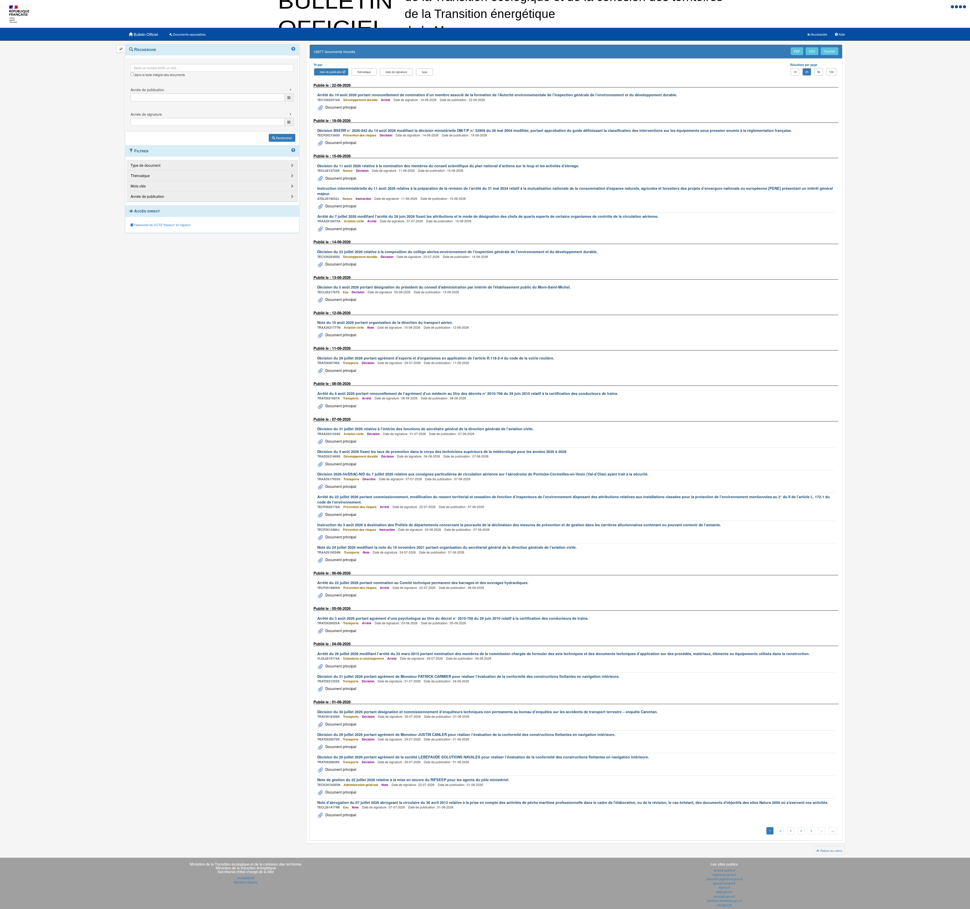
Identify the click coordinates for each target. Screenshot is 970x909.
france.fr (724, 887)
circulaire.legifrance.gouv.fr (724, 879)
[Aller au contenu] (957, 6)
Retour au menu (830, 850)
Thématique (140, 175)
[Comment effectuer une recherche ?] (293, 49)
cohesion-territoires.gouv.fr (724, 900)
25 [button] (806, 72)
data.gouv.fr (724, 892)
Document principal (340, 107)
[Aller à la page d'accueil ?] (964, 6)
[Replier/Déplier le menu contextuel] (121, 49)
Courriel (829, 51)
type (424, 72)
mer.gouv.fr (724, 905)
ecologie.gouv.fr (724, 896)
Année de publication (147, 196)
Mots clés (138, 185)
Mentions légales (245, 882)
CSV (812, 51)
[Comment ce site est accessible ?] (953, 6)
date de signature (396, 72)
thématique (364, 72)
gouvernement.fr (724, 883)
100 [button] (831, 72)
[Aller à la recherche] (961, 6)
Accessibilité (245, 878)
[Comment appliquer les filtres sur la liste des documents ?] (293, 150)
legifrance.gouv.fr (724, 874)
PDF (797, 51)
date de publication (331, 72)
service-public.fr (724, 870)
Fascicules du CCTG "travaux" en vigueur (161, 225)
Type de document (145, 165)
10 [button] (794, 72)
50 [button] (818, 72)
